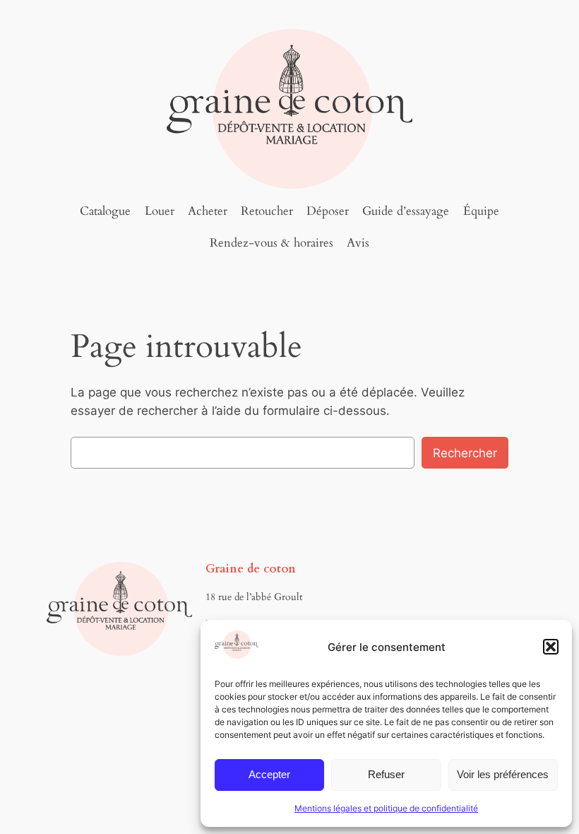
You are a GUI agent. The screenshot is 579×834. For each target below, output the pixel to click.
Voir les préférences (503, 774)
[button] (551, 647)
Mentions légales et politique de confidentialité (386, 808)
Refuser (386, 774)
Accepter (269, 774)
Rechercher (465, 453)
